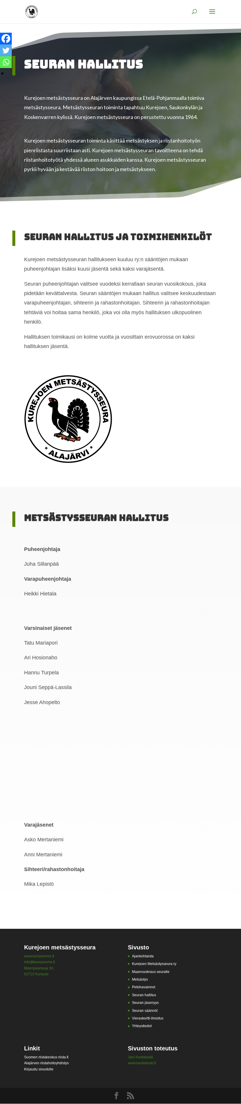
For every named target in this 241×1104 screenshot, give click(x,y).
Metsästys (140, 979)
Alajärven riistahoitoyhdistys (46, 1063)
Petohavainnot (143, 987)
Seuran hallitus (144, 995)
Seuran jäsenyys (145, 1003)
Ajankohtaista (143, 956)
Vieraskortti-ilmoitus (147, 1018)
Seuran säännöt (145, 1011)
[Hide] (2, 73)
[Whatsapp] (6, 62)
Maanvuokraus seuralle (151, 972)
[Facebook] (6, 38)
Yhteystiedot (142, 1026)
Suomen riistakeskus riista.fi (46, 1057)
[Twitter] (6, 50)
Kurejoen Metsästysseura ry (154, 964)
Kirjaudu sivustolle (38, 1069)
